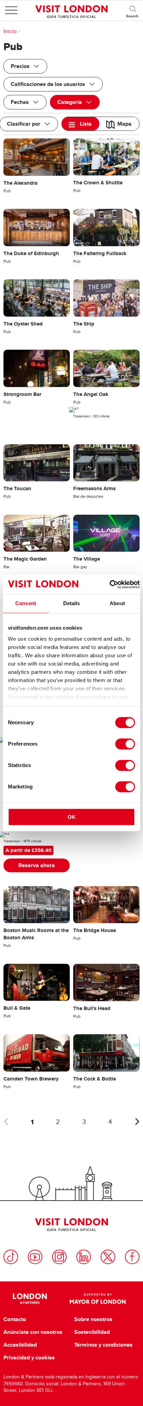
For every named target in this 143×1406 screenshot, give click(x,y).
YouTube (35, 1257)
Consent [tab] (25, 603)
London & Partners (29, 1298)
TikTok (10, 1257)
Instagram (59, 1257)
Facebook (132, 1257)
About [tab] (117, 603)
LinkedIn (83, 1257)
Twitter (108, 1257)
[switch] (125, 743)
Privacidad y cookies (29, 1358)
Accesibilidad (20, 1345)
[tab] (80, 123)
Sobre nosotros (93, 1319)
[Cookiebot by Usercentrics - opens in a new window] (109, 584)
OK (72, 817)
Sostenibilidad (92, 1332)
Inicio (10, 31)
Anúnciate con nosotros (32, 1332)
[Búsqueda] (132, 10)
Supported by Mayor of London (98, 1298)
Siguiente (137, 1121)
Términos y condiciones (103, 1345)
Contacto (14, 1319)
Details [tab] (71, 603)
